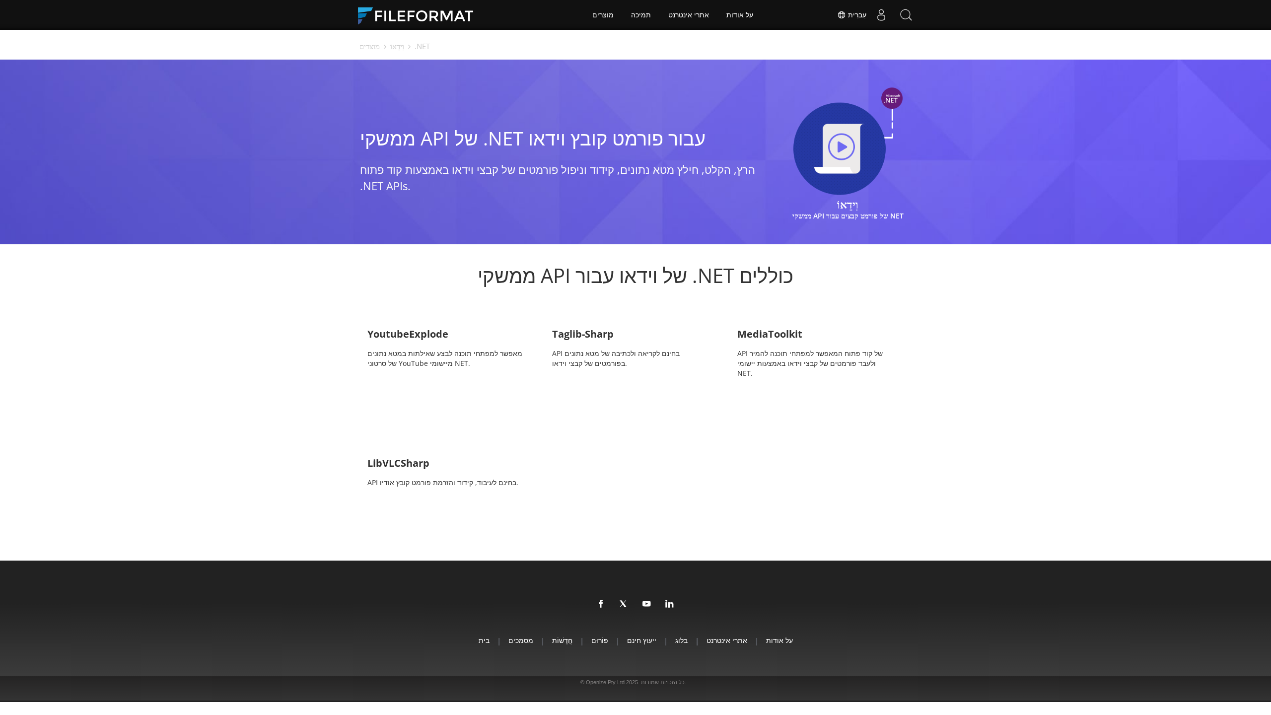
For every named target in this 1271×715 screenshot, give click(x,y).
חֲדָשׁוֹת (562, 640)
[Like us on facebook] (601, 604)
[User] (881, 15)
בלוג (681, 640)
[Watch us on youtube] (646, 604)
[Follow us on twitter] (624, 604)
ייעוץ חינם (641, 640)
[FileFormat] (420, 14)
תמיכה (641, 15)
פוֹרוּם (599, 640)
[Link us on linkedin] (669, 604)
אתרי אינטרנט (688, 15)
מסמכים (520, 640)
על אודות (739, 15)
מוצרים (603, 15)
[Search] (906, 15)
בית (484, 640)
